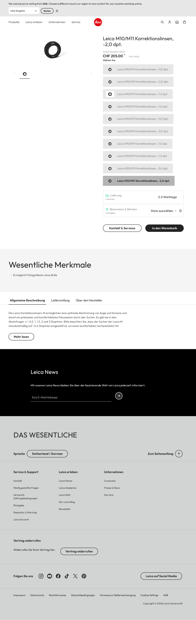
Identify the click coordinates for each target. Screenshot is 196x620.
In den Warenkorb (164, 228)
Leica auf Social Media (161, 576)
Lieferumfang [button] (60, 300)
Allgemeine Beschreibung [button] (27, 300)
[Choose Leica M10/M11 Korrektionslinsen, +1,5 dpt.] (138, 94)
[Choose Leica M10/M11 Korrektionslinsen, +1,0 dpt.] (138, 106)
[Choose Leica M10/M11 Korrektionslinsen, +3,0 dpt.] (138, 69)
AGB (165, 595)
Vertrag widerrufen (79, 551)
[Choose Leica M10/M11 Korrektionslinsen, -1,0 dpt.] (137, 144)
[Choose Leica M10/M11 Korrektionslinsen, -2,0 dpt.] (139, 181)
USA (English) (17, 10)
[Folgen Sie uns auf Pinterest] (84, 576)
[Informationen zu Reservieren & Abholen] (180, 211)
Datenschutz (37, 595)
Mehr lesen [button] (21, 337)
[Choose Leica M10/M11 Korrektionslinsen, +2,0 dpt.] (138, 82)
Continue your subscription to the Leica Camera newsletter (119, 396)
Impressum (19, 595)
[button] (25, 74)
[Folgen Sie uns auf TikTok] (67, 576)
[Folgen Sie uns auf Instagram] (41, 576)
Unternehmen (57, 22)
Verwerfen (57, 11)
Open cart (184, 22)
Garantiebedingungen (83, 595)
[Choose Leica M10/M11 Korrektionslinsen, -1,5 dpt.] (137, 156)
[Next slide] (91, 73)
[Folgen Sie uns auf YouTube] (50, 576)
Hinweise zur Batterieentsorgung (118, 595)
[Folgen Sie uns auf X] (75, 576)
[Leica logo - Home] (98, 22)
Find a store (177, 22)
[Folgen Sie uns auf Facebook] (58, 576)
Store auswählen (162, 211)
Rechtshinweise (57, 595)
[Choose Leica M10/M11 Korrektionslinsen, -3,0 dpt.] (138, 169)
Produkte (14, 22)
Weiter (47, 10)
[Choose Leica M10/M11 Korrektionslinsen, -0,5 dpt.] (138, 131)
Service (76, 22)
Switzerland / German (47, 454)
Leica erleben (34, 22)
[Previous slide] (14, 73)
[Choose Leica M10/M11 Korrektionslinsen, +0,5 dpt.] (138, 119)
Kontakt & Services (122, 228)
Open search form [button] (162, 22)
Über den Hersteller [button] (89, 300)
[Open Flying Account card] (170, 22)
